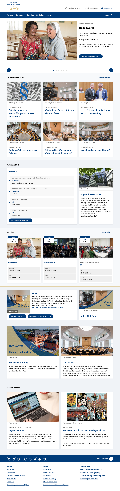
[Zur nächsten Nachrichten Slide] (111, 70)
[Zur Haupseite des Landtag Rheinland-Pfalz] (14, 6)
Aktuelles (10, 15)
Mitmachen (30, 15)
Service (49, 15)
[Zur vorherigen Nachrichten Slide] (9, 70)
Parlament (20, 15)
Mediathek (40, 15)
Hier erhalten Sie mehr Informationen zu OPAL (47, 308)
